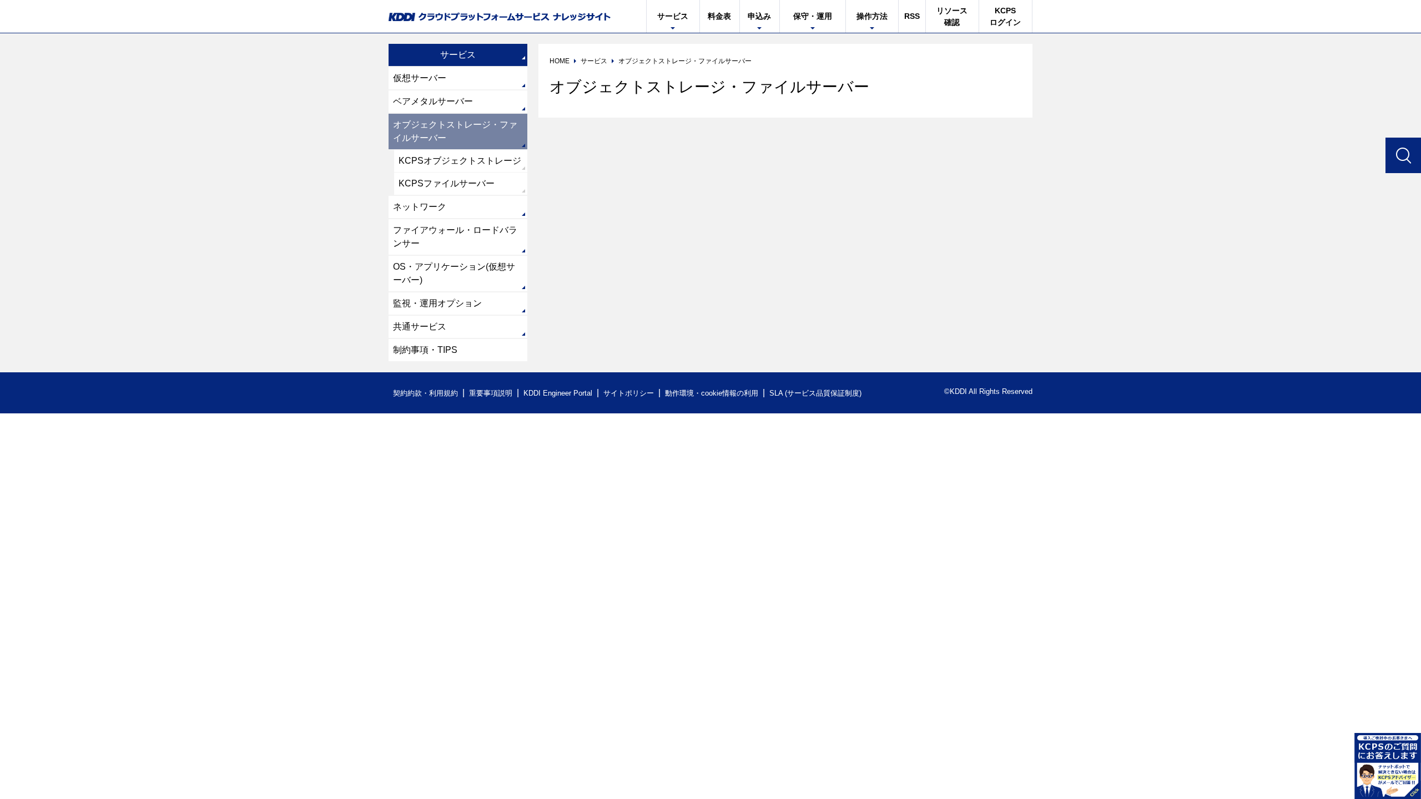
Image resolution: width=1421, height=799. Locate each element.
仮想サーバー (419, 78)
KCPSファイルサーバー (447, 183)
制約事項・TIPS (425, 350)
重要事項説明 (490, 393)
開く (1387, 765)
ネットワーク (419, 206)
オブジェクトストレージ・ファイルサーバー (455, 131)
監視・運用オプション (437, 303)
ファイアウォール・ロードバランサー (455, 236)
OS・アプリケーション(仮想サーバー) (454, 273)
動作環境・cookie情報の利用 (711, 393)
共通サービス (419, 326)
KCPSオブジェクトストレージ (460, 160)
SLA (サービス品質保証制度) (815, 393)
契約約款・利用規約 (425, 393)
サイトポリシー (628, 393)
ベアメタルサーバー (433, 101)
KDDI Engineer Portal (557, 393)
